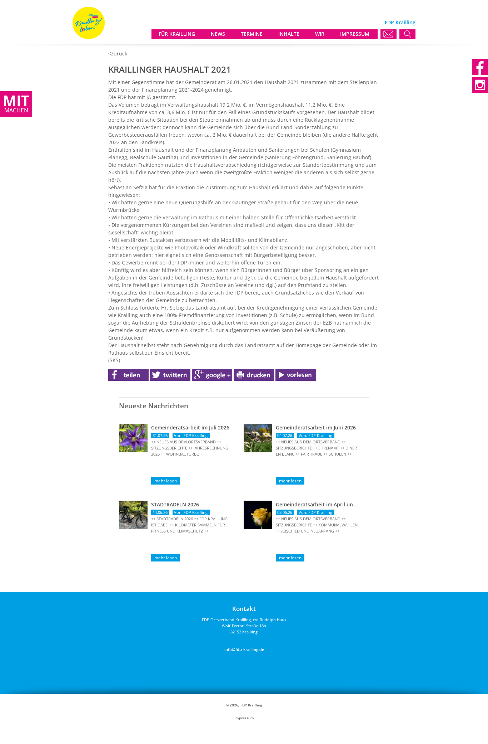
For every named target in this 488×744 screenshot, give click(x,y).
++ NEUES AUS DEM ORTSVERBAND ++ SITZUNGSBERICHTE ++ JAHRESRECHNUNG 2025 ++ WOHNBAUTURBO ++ (189, 448)
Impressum (244, 718)
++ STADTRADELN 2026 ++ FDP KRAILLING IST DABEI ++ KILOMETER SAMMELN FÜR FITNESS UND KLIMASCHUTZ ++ (189, 525)
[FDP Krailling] (89, 37)
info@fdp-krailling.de (244, 649)
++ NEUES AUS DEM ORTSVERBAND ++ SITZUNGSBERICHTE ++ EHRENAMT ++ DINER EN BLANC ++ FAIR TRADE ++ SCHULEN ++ (316, 448)
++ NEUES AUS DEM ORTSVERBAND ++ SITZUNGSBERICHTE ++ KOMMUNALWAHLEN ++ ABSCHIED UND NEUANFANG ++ (317, 525)
